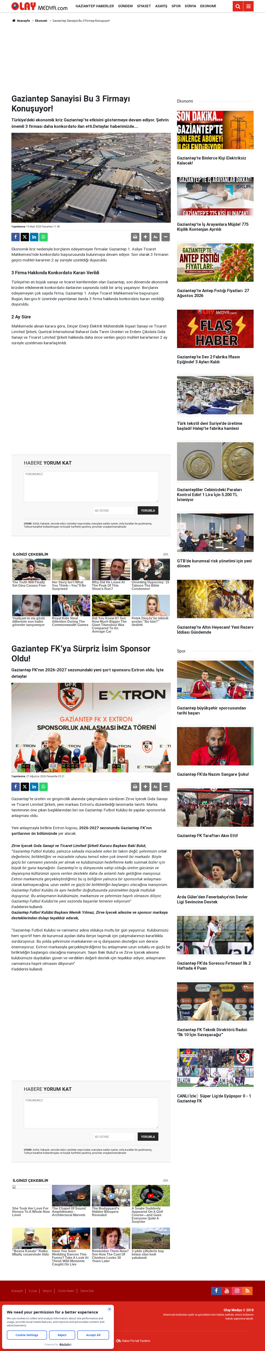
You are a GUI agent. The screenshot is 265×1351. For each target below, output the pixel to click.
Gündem (125, 6)
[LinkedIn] (34, 237)
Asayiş (161, 6)
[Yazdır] (135, 237)
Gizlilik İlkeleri (66, 1291)
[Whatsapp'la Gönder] (43, 237)
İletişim (47, 1291)
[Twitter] (25, 237)
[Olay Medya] (39, 6)
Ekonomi (208, 6)
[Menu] (248, 6)
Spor (176, 6)
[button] (145, 237)
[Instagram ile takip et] (237, 1291)
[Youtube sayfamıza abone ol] (227, 1291)
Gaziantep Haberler (95, 6)
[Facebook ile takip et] (216, 1291)
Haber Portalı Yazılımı (136, 1341)
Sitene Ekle (87, 1291)
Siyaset (144, 6)
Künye (33, 1291)
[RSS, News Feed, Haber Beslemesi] (247, 1291)
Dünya (190, 6)
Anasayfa (23, 20)
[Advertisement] (132, 58)
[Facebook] (15, 237)
